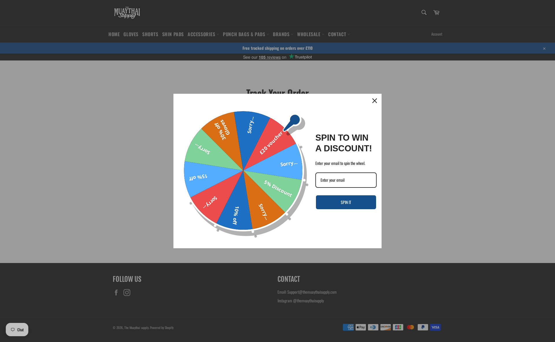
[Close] (375, 101)
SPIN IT (346, 202)
